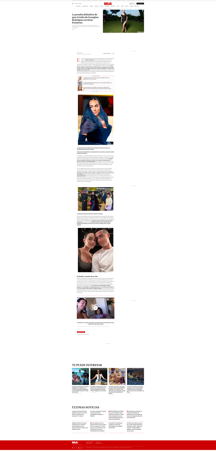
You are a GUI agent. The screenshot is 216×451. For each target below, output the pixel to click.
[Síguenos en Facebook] (74, 447)
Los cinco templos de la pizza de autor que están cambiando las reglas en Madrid (98, 413)
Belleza (96, 6)
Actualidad (78, 6)
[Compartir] (113, 53)
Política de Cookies (99, 447)
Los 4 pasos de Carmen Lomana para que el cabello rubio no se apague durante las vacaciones (96, 78)
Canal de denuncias (125, 447)
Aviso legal (89, 447)
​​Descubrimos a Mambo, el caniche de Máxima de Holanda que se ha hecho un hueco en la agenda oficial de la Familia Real (134, 414)
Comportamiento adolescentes (131, 0)
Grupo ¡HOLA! (99, 443)
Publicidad (89, 443)
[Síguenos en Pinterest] (82, 447)
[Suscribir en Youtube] (80, 447)
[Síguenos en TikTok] (78, 447)
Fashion (91, 6)
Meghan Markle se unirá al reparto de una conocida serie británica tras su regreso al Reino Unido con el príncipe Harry (80, 426)
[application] (95, 308)
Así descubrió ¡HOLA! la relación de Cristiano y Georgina (90, 213)
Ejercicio (114, 0)
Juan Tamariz (79, 0)
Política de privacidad (112, 447)
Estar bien (107, 6)
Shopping (113, 6)
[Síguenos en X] (76, 447)
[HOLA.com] (108, 4)
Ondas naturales (118, 0)
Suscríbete (140, 3)
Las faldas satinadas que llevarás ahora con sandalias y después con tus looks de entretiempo (97, 83)
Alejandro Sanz (89, 0)
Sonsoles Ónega (84, 0)
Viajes (122, 6)
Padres (131, 6)
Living (118, 6)
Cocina (101, 6)
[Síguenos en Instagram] (72, 447)
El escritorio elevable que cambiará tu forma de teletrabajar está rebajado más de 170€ (115, 425)
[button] (96, 308)
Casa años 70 (124, 0)
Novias (126, 6)
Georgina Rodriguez (83, 334)
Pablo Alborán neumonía (102, 0)
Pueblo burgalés (138, 0)
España (131, 3)
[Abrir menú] (72, 3)
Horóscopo (136, 6)
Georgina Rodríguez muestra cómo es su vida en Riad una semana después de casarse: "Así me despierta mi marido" (98, 388)
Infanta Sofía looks (109, 0)
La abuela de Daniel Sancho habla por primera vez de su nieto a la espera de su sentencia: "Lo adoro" (79, 413)
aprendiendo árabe (81, 175)
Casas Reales (85, 6)
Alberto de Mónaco (95, 0)
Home (105, 8)
